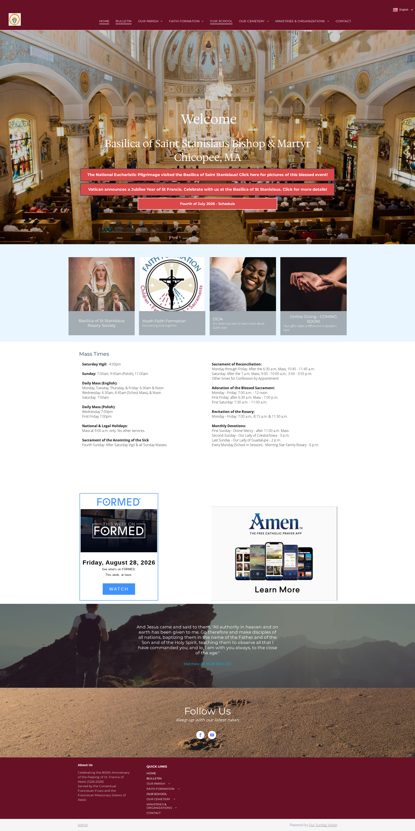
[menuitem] (104, 21)
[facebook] (200, 735)
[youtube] (212, 735)
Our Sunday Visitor (323, 825)
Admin (83, 825)
